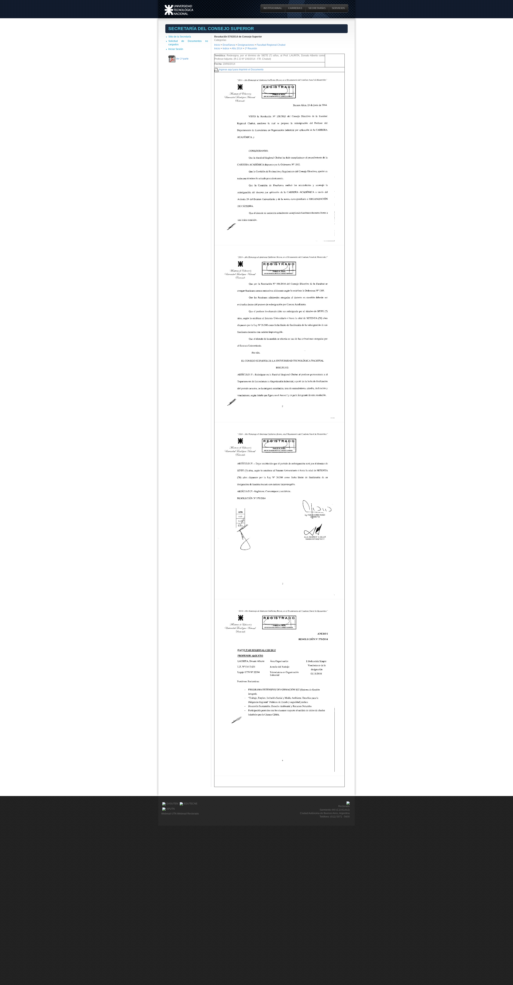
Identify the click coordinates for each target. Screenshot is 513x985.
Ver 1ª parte (182, 58)
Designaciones (246, 44)
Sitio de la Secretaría (179, 36)
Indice (226, 48)
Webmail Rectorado (188, 813)
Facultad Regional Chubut (271, 44)
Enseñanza (229, 44)
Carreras (295, 8)
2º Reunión (251, 48)
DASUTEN (172, 803)
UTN (179, 10)
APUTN (171, 808)
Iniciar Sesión (175, 49)
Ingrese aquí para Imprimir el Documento (241, 69)
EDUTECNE (190, 803)
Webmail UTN (169, 813)
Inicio (217, 44)
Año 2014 (237, 48)
